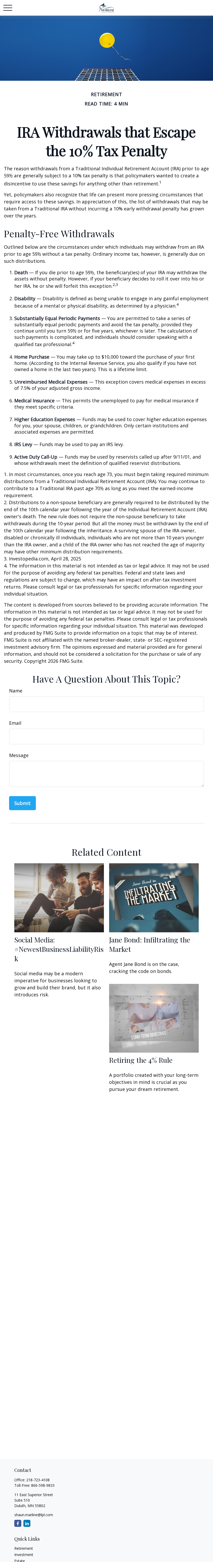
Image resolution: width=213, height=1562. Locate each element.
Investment (23, 1554)
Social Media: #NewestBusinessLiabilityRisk (59, 949)
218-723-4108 (38, 1479)
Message (19, 755)
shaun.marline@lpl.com (33, 1514)
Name (15, 691)
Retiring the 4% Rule (140, 1060)
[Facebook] (17, 1523)
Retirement (23, 1548)
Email (15, 723)
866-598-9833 (43, 1485)
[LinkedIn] (26, 1523)
